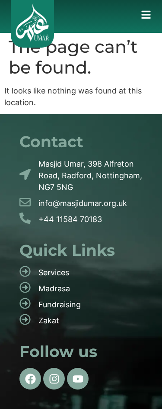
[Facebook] (30, 379)
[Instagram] (54, 379)
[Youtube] (78, 379)
